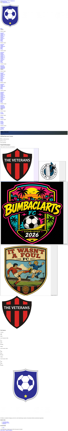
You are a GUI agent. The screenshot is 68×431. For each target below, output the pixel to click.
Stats (1, 129)
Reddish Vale (12, 0)
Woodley (8, 0)
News (3, 129)
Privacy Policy (2, 430)
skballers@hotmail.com (6, 2)
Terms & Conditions (9, 430)
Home (1, 28)
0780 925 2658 (4, 1)
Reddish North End (3, 0)
